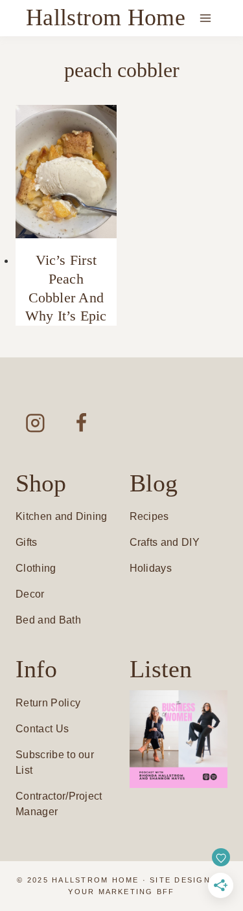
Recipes (149, 516)
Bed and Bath (48, 619)
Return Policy (48, 702)
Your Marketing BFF (121, 891)
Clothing (36, 568)
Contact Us (42, 728)
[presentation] (66, 172)
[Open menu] (205, 18)
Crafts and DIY (165, 542)
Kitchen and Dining (62, 516)
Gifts (27, 542)
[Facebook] (81, 422)
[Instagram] (35, 422)
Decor (30, 594)
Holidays (151, 568)
